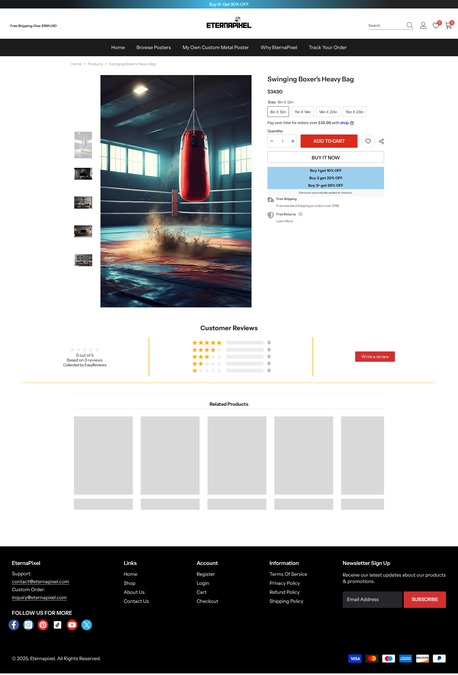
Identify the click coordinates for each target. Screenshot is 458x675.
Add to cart (329, 141)
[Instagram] (28, 625)
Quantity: (275, 131)
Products (95, 64)
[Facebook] (13, 625)
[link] (103, 501)
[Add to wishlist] (368, 141)
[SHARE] (379, 141)
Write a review (375, 356)
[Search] (390, 25)
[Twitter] (86, 625)
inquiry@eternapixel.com (39, 597)
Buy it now (326, 158)
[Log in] (423, 25)
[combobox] (385, 25)
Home (76, 64)
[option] (229, 4)
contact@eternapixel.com (40, 582)
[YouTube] (72, 625)
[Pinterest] (43, 625)
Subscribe (425, 599)
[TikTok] (57, 625)
